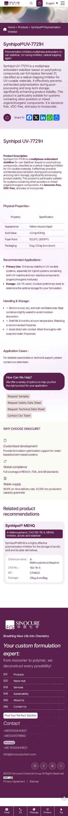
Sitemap (34, 781)
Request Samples (18, 396)
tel (20, 812)
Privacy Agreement (14, 781)
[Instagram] (52, 766)
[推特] (61, 766)
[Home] (11, 3)
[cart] (39, 3)
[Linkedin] (35, 766)
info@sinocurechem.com (19, 754)
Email (6, 812)
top (61, 812)
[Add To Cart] (7, 117)
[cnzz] (8, 777)
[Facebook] (43, 766)
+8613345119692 (14, 736)
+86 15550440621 (15, 747)
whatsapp (34, 812)
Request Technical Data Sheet (26, 409)
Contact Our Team (19, 415)
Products (23, 27)
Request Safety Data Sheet (24, 403)
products (48, 812)
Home (11, 27)
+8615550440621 (15, 730)
